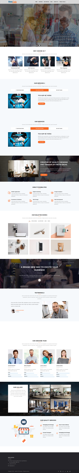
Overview (41, 1)
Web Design (35, 199)
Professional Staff (15, 68)
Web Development (58, 199)
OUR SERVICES (46, 1)
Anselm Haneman (11, 365)
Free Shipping (63, 68)
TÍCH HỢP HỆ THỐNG (44, 95)
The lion (11, 252)
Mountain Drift (55, 236)
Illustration (11, 237)
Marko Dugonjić (27, 365)
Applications (54, 237)
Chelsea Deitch (59, 365)
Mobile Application (15, 191)
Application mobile (13, 236)
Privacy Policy (62, 1)
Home (36, 1)
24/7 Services (31, 68)
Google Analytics (58, 191)
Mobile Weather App (35, 252)
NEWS (51, 1)
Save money (48, 68)
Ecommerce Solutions (16, 199)
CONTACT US (56, 1)
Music (34, 237)
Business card (34, 236)
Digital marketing (37, 191)
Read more (41, 103)
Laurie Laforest (43, 365)
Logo (32, 237)
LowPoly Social (55, 252)
